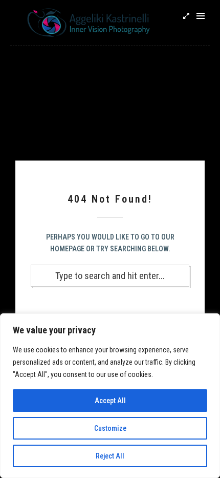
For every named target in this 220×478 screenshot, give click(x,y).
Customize (110, 428)
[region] (110, 395)
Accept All (110, 400)
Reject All (110, 456)
